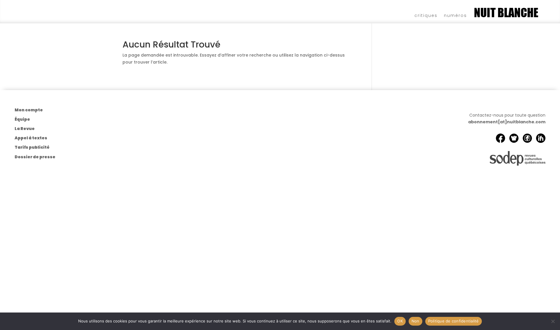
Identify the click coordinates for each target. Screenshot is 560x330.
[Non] (553, 321)
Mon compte (29, 110)
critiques (426, 15)
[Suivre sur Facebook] (500, 138)
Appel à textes (31, 138)
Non (415, 321)
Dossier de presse (35, 157)
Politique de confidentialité (453, 321)
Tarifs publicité (32, 147)
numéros (455, 15)
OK (400, 321)
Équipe (22, 119)
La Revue (25, 128)
